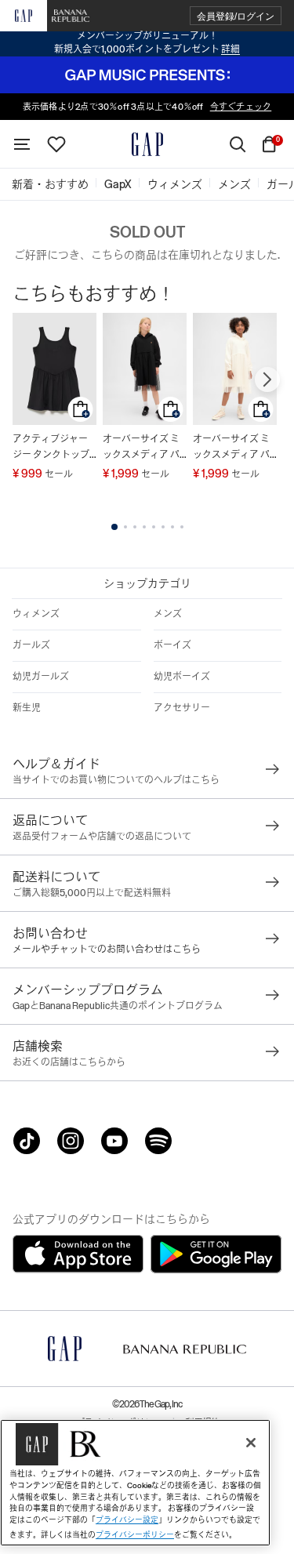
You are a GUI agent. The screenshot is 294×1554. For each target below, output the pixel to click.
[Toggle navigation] (22, 144)
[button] (236, 16)
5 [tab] (153, 526)
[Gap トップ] (147, 144)
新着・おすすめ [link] (50, 184)
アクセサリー (182, 708)
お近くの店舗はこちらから (69, 1062)
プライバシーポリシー (135, 1534)
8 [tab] (181, 526)
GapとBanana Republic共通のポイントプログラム (118, 1005)
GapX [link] (118, 184)
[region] (135, 1482)
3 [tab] (134, 526)
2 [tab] (125, 526)
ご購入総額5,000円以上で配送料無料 (92, 893)
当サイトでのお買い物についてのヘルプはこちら (116, 780)
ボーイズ (172, 645)
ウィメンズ (36, 613)
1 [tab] (114, 527)
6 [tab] (163, 526)
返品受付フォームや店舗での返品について (102, 836)
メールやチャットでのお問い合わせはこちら (107, 949)
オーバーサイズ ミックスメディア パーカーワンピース (141, 448)
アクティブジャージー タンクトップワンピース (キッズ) (54, 448)
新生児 (27, 708)
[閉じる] (251, 1442)
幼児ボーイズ (182, 676)
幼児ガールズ (41, 676)
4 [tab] (144, 526)
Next (267, 379)
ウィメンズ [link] (174, 184)
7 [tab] (172, 526)
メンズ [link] (234, 184)
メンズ (168, 613)
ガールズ (31, 645)
